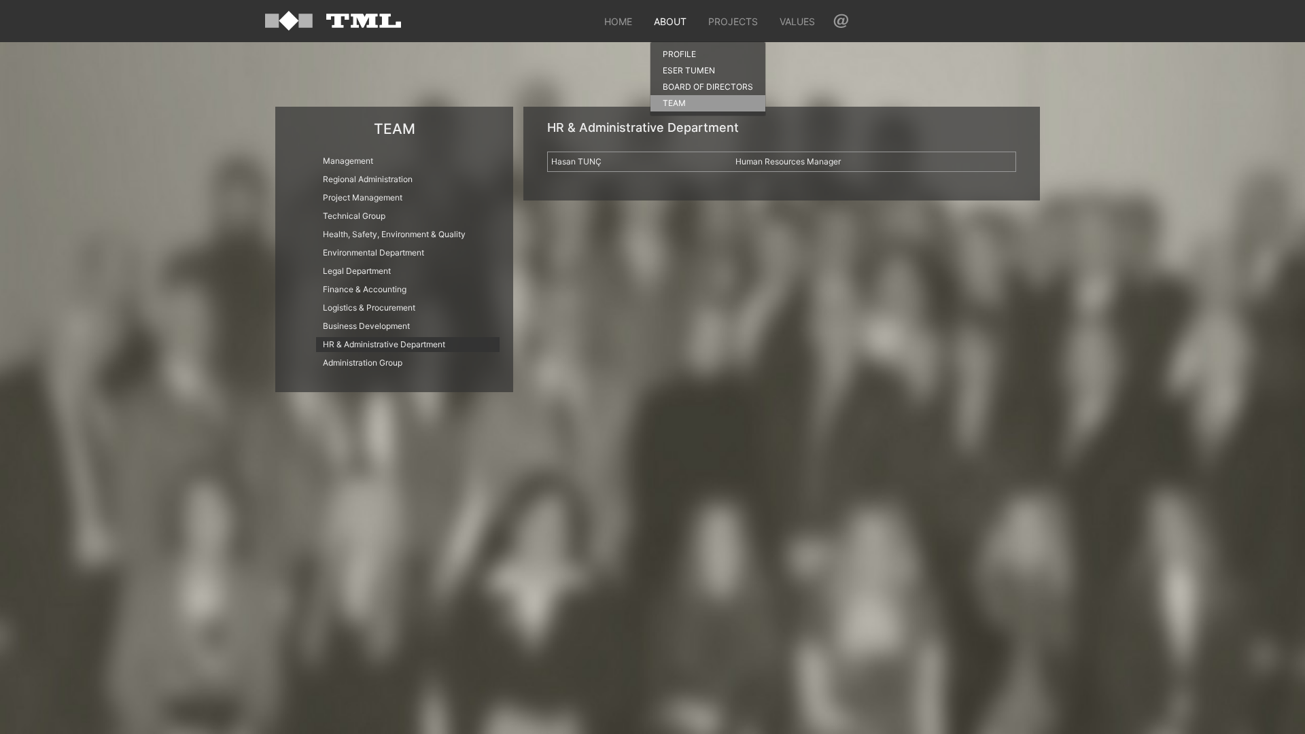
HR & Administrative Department (384, 344)
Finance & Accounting (364, 289)
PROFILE (679, 54)
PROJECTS (733, 21)
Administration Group (362, 362)
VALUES (797, 21)
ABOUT (670, 21)
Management (348, 161)
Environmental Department (373, 252)
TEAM (674, 103)
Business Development (366, 326)
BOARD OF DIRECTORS (708, 87)
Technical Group (354, 216)
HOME (618, 21)
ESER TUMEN (689, 70)
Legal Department (357, 271)
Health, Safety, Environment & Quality (394, 234)
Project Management (362, 197)
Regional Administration (368, 179)
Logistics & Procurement (369, 307)
